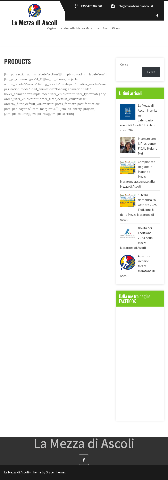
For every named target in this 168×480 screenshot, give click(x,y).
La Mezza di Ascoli (34, 22)
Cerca (124, 64)
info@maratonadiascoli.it (135, 6)
